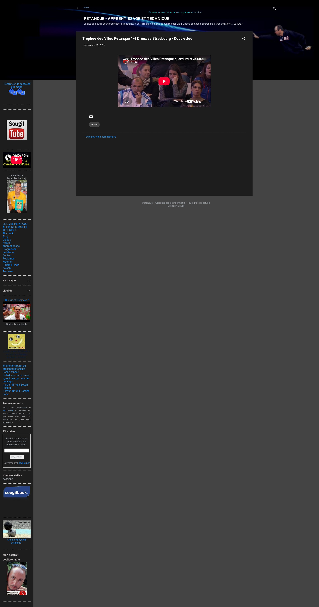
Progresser (9, 249)
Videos (94, 124)
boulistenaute (8, 410)
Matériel (7, 261)
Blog (5, 236)
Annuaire (8, 271)
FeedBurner (23, 462)
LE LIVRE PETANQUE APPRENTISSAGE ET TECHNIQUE (15, 227)
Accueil (7, 242)
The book (8, 233)
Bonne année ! (11, 372)
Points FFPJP (11, 264)
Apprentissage (11, 246)
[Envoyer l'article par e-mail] (91, 117)
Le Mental (8, 252)
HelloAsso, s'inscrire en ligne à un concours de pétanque (16, 378)
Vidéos (7, 239)
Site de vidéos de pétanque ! (16, 541)
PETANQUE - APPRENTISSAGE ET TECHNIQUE (126, 18)
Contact (7, 255)
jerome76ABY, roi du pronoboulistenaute (14, 367)
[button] (244, 39)
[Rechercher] (274, 9)
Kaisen (7, 268)
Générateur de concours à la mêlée (16, 85)
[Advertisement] (265, 81)
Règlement (9, 258)
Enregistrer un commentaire (101, 136)
